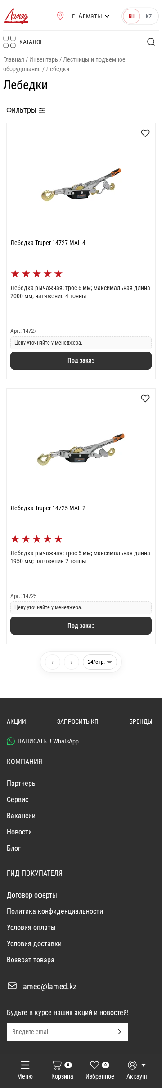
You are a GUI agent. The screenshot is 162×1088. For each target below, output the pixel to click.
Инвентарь (43, 59)
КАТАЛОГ (31, 41)
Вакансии (21, 815)
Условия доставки (34, 943)
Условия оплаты (31, 927)
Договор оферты (32, 895)
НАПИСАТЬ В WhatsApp (48, 741)
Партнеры (22, 783)
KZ (149, 16)
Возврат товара (30, 960)
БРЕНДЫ (141, 721)
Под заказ (81, 360)
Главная (13, 59)
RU (132, 16)
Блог (14, 848)
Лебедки (57, 69)
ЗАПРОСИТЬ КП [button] (78, 721)
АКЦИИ (16, 721)
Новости (19, 832)
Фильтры (22, 109)
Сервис (17, 799)
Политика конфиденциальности (55, 911)
